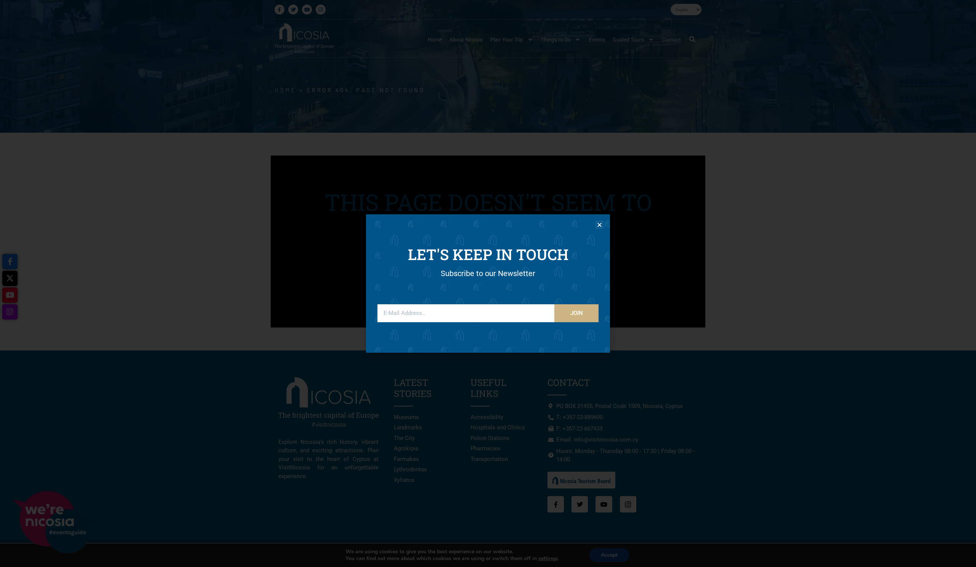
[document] (488, 283)
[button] (599, 225)
